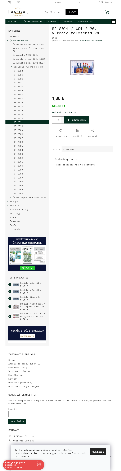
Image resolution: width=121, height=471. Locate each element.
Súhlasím (97, 452)
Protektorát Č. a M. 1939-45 (29, 49)
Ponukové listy (17, 367)
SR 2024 (18, 70)
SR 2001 (18, 161)
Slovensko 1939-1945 (25, 54)
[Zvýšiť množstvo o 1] (62, 118)
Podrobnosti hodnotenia (91, 40)
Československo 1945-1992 (29, 58)
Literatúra (16, 229)
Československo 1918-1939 (29, 44)
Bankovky (15, 221)
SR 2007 (18, 138)
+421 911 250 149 (23, 440)
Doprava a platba (19, 371)
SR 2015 (18, 106)
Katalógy (15, 213)
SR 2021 (18, 82)
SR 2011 (18, 122)
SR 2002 (18, 157)
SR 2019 (18, 90)
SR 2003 (18, 153)
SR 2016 (18, 102)
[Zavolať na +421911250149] (12, 2)
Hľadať (72, 12)
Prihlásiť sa (17, 421)
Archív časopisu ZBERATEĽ (24, 363)
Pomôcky (14, 225)
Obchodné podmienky (20, 382)
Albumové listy (19, 209)
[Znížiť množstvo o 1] (62, 121)
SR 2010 (18, 126)
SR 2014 (18, 110)
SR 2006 (18, 141)
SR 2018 (18, 94)
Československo (19, 40)
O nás (57, 2)
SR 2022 (18, 78)
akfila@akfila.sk (23, 436)
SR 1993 (18, 193)
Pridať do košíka (78, 120)
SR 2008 (18, 134)
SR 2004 (18, 149)
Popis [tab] (56, 149)
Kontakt (13, 378)
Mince (13, 217)
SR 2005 (18, 145)
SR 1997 (18, 177)
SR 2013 (18, 114)
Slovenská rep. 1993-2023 (29, 62)
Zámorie (14, 205)
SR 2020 (18, 86)
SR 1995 (18, 185)
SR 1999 (18, 169)
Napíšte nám (15, 374)
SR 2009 (18, 130)
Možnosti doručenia (64, 112)
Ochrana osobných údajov (23, 386)
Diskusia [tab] (68, 149)
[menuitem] (13, 21)
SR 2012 (18, 118)
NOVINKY (14, 36)
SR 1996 (18, 181)
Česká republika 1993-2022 (29, 197)
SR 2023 (18, 74)
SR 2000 (18, 165)
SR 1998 (18, 173)
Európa (14, 201)
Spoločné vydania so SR (28, 66)
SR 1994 (18, 189)
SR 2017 (18, 98)
